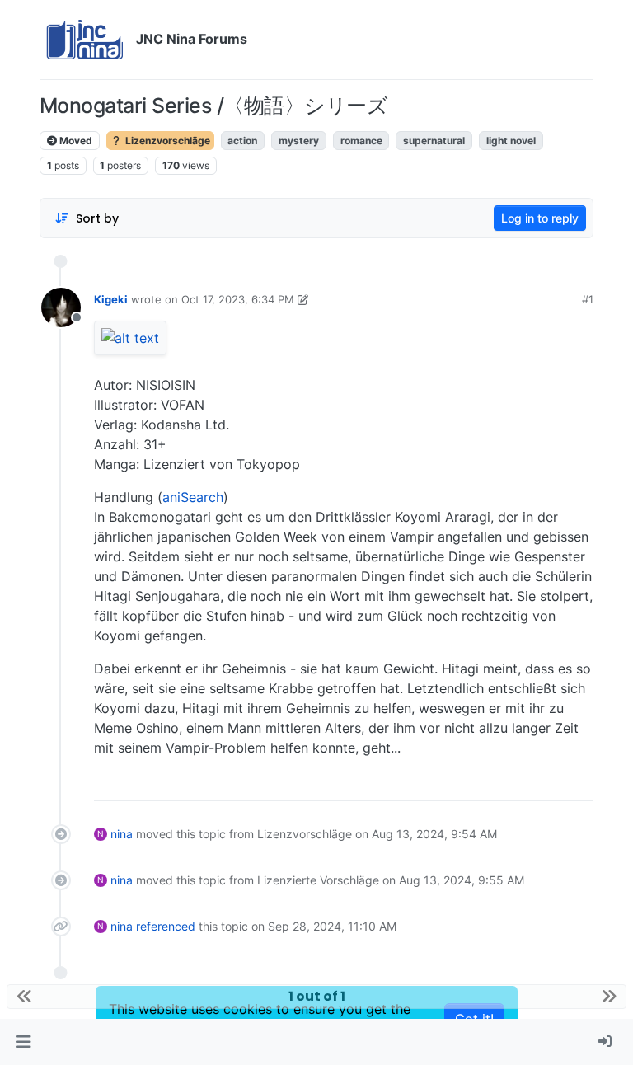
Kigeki (111, 299)
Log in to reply (540, 218)
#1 (587, 299)
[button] (23, 1041)
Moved (74, 140)
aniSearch (192, 497)
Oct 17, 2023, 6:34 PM (237, 299)
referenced (165, 926)
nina (121, 834)
